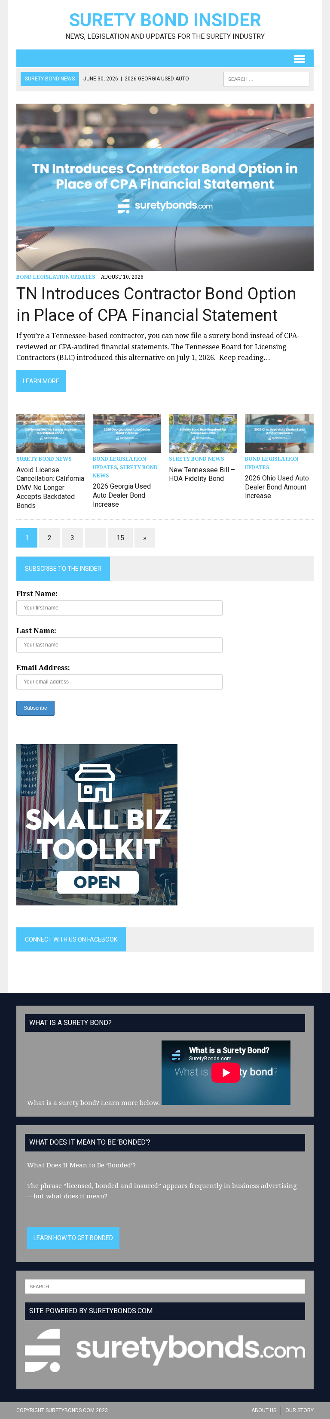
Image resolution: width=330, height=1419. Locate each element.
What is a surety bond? (63, 1103)
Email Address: (43, 668)
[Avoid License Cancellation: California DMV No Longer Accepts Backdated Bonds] (50, 447)
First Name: (37, 594)
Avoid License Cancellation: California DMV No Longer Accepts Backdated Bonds (50, 488)
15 (120, 538)
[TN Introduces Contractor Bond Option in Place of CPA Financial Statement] (164, 266)
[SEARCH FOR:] (266, 78)
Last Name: (36, 631)
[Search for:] (165, 1286)
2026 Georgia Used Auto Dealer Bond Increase (122, 495)
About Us (263, 1410)
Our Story (299, 1410)
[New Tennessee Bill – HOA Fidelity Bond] (203, 447)
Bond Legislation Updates (55, 277)
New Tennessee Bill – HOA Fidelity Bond (202, 474)
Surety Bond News (44, 459)
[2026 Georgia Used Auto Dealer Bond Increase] (127, 447)
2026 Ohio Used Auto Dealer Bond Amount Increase (277, 487)
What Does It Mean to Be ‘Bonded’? (81, 1165)
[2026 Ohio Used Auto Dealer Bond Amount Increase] (279, 447)
